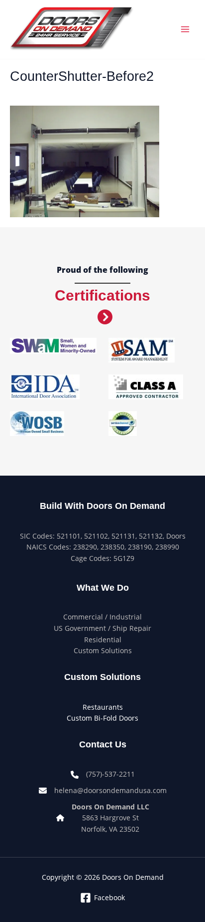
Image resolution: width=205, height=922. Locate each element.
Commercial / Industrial (102, 616)
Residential (102, 639)
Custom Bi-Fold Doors (102, 718)
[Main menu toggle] (185, 29)
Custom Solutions (103, 650)
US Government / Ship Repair (102, 628)
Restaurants (103, 707)
